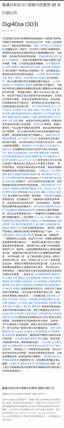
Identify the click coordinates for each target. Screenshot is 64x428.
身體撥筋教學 (46, 117)
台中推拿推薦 (46, 177)
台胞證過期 (51, 224)
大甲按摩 (12, 299)
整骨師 (33, 338)
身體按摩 (24, 67)
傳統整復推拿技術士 (21, 113)
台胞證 (34, 117)
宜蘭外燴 (51, 295)
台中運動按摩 (53, 63)
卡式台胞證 (38, 145)
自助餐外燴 (55, 302)
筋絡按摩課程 (46, 56)
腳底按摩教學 (30, 174)
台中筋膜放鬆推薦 (11, 156)
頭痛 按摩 (21, 234)
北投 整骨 (46, 109)
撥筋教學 (38, 113)
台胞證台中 (45, 170)
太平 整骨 (22, 138)
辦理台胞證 (11, 192)
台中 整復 (7, 152)
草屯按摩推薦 (41, 302)
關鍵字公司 (36, 188)
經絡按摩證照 (48, 184)
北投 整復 (15, 284)
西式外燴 (38, 206)
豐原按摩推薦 (53, 74)
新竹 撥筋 (35, 67)
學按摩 (30, 234)
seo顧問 (17, 109)
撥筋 (36, 45)
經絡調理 (49, 195)
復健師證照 (27, 224)
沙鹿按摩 (53, 281)
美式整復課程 (20, 152)
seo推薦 (40, 74)
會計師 (9, 288)
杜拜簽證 (27, 156)
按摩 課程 (7, 306)
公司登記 (44, 45)
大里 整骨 (27, 109)
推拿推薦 (10, 334)
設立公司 (56, 106)
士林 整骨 (7, 77)
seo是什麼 (7, 313)
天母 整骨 (15, 224)
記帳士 (36, 109)
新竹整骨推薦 (33, 277)
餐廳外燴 (44, 152)
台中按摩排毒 (44, 313)
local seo (39, 217)
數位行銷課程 (15, 174)
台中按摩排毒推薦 (14, 177)
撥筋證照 (36, 306)
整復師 (28, 84)
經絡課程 (27, 281)
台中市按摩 (49, 113)
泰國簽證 (27, 145)
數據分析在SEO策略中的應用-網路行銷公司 (30, 8)
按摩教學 (49, 206)
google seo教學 (23, 331)
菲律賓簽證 (27, 284)
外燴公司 (15, 363)
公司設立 (7, 109)
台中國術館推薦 (42, 274)
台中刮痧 (23, 302)
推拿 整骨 (10, 181)
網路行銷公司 (53, 134)
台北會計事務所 (10, 67)
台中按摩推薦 (40, 281)
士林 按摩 (33, 152)
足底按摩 (45, 67)
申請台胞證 (40, 77)
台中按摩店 (19, 277)
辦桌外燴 (38, 124)
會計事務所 (24, 117)
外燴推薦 (54, 152)
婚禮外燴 (12, 117)
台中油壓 (47, 156)
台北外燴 (46, 342)
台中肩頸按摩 (30, 345)
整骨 (7, 113)
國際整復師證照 (26, 209)
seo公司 (22, 159)
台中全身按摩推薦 (41, 106)
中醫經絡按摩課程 (19, 188)
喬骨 (40, 338)
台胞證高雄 (30, 313)
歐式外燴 (12, 317)
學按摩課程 (47, 174)
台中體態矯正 (12, 59)
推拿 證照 (56, 327)
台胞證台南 (47, 277)
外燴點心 (49, 217)
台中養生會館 (22, 338)
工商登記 (18, 77)
